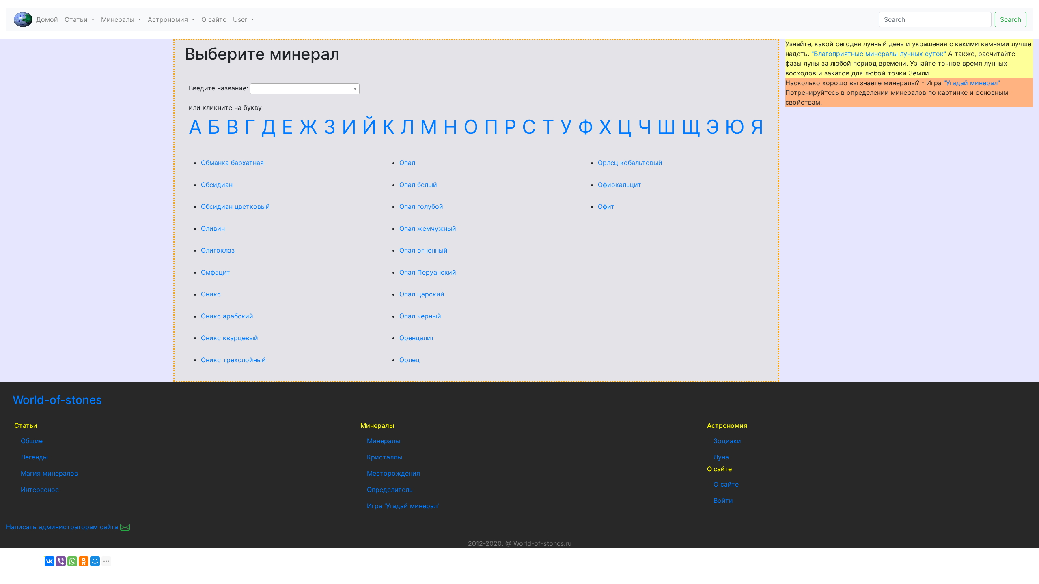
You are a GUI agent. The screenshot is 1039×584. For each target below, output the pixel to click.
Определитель (390, 489)
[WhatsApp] (72, 561)
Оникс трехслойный (233, 360)
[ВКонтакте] (49, 561)
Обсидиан (217, 184)
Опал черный (420, 316)
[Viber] (61, 561)
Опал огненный (423, 250)
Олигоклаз (218, 250)
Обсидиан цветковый (235, 206)
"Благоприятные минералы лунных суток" (878, 53)
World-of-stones (81, 400)
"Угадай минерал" (972, 83)
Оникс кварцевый (229, 338)
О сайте (213, 19)
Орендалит (416, 338)
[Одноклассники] (83, 561)
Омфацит (215, 272)
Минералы (383, 441)
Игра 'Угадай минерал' (403, 506)
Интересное (40, 489)
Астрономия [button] (169, 19)
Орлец (409, 360)
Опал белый (418, 184)
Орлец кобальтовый (630, 163)
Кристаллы (384, 457)
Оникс (211, 294)
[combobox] (305, 88)
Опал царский (421, 294)
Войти (723, 500)
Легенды (34, 457)
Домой (48, 19)
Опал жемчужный (427, 228)
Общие (32, 441)
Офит (606, 206)
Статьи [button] (77, 19)
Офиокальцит (619, 184)
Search (1010, 19)
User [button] (241, 19)
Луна (721, 457)
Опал (407, 163)
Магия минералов (49, 473)
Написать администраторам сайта (63, 527)
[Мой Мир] (95, 561)
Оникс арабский (227, 316)
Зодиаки (727, 441)
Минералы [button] (118, 19)
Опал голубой (421, 206)
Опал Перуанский (427, 272)
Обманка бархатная (232, 163)
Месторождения (393, 473)
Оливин (213, 228)
